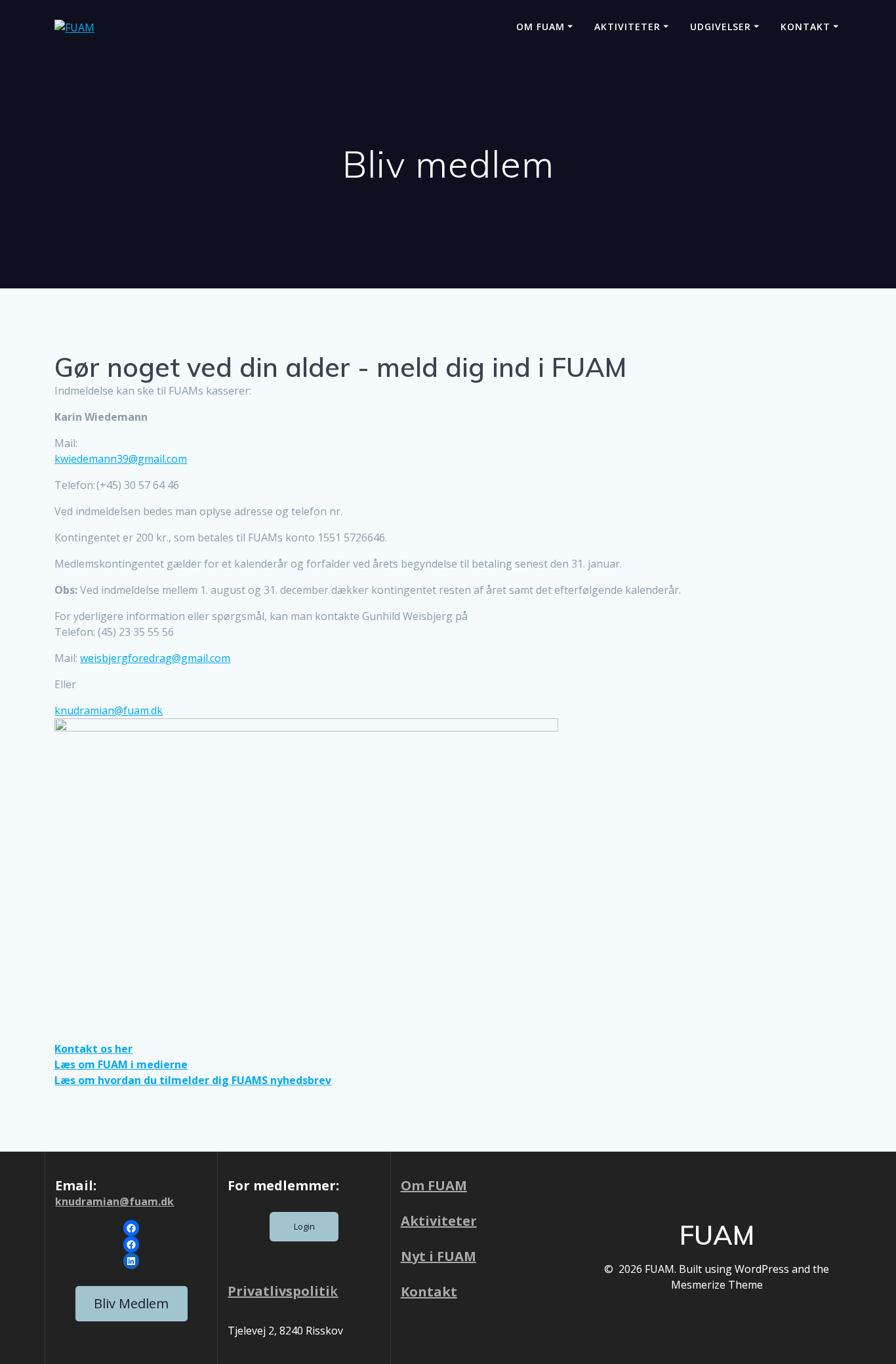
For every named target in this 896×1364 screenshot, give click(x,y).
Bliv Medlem (131, 1303)
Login (304, 1226)
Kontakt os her (93, 1049)
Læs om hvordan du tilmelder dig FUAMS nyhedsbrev (192, 1080)
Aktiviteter (627, 26)
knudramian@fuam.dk (114, 1201)
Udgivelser (720, 26)
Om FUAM (540, 26)
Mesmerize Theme (717, 1284)
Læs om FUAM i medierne (121, 1064)
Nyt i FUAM (438, 1256)
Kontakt (805, 26)
